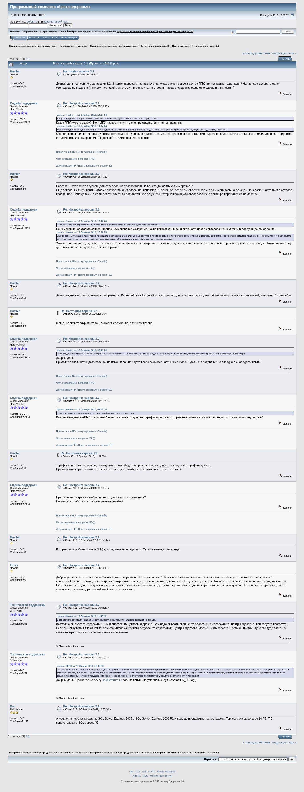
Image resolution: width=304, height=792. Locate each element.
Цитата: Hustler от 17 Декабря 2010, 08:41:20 (82, 350)
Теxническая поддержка (27, 605)
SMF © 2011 (149, 771)
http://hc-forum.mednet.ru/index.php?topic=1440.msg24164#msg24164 (155, 31)
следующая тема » (283, 53)
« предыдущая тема (256, 53)
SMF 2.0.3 (134, 771)
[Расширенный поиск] (233, 31)
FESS (14, 565)
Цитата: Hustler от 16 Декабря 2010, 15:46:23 (82, 221)
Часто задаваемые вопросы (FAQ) (75, 158)
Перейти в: (210, 759)
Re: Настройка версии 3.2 (81, 103)
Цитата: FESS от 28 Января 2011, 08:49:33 (80, 666)
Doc (12, 706)
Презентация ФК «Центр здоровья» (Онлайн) (81, 152)
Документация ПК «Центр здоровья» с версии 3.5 (84, 165)
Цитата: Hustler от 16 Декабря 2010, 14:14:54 (82, 115)
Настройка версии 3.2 (78, 71)
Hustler (15, 71)
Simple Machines (166, 771)
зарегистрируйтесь (55, 21)
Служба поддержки (23, 103)
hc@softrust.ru (112, 680)
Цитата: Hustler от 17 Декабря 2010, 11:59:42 (82, 616)
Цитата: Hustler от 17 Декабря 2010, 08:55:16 (82, 409)
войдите (32, 21)
